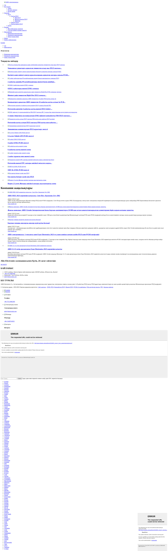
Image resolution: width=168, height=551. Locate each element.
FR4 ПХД (18, 17)
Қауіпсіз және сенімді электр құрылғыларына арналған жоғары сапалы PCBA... (38, 75)
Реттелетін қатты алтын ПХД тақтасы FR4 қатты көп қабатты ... (33, 122)
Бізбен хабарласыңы (10, 40)
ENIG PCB (50, 287)
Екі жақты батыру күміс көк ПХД (21, 177)
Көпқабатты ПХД (59, 287)
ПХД (9, 14)
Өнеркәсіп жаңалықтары (15, 35)
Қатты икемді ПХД (17, 24)
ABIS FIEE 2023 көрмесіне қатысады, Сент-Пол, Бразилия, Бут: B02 (34, 196)
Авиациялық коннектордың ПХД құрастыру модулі (28, 129)
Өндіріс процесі (12, 10)
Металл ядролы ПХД (21, 19)
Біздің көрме (11, 11)
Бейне (6, 38)
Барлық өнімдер (108, 287)
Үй (5, 5)
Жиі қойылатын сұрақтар (15, 29)
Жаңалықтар (8, 32)
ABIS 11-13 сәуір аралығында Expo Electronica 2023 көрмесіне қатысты (35, 249)
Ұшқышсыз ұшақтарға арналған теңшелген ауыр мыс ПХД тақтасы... (35, 68)
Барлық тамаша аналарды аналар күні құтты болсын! (29, 223)
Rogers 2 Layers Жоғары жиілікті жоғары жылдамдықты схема (32, 183)
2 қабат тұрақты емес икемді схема (21, 156)
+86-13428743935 (9, 321)
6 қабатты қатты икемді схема (19, 149)
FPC (101, 287)
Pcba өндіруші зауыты (93, 287)
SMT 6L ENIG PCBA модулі (18, 170)
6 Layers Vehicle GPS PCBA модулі (21, 136)
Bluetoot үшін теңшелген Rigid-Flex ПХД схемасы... (27, 95)
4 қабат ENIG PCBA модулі (18, 143)
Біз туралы (7, 6)
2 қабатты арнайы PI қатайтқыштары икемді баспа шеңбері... (31, 82)
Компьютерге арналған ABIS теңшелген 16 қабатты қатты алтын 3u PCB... (36, 102)
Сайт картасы (42, 287)
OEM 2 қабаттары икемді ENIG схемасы (23, 88)
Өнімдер (6, 13)
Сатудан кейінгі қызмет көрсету (17, 30)
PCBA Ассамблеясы (80, 287)
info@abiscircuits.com (10, 311)
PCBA (9, 25)
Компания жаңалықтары (15, 33)
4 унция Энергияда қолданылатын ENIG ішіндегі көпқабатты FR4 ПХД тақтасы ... (39, 116)
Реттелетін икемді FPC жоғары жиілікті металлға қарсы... (30, 163)
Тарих (9, 8)
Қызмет (6, 27)
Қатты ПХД (14, 16)
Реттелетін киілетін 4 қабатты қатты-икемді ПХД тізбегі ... (30, 109)
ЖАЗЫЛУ (4, 264)
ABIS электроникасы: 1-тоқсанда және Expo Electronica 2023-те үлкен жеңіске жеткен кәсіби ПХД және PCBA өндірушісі (53, 234)
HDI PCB (17, 21)
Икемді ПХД (15, 22)
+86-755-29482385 (9, 301)
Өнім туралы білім (13, 36)
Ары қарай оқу (12, 204)
